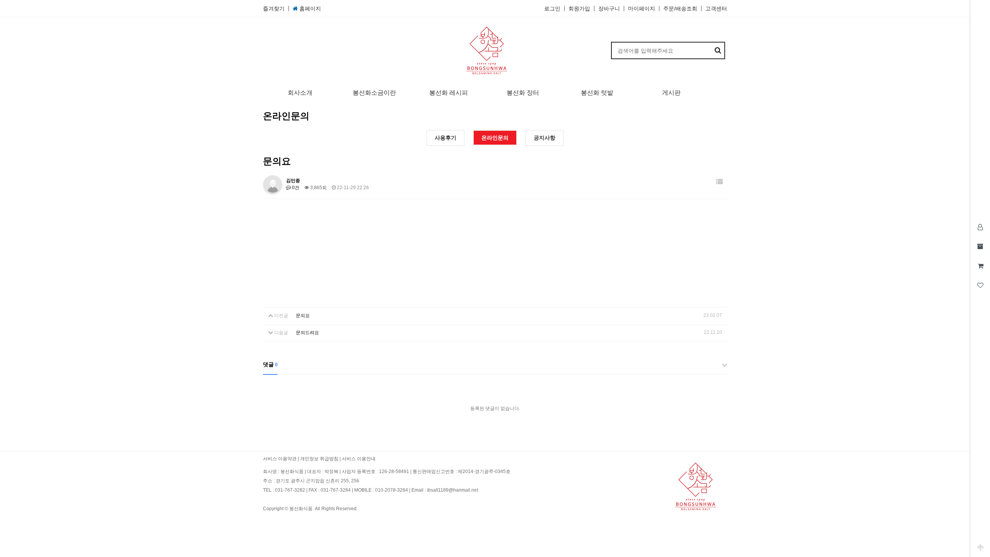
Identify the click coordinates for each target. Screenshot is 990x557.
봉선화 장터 (523, 92)
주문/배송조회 (680, 8)
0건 (295, 187)
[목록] (719, 182)
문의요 (303, 315)
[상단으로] (980, 547)
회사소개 (300, 92)
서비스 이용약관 (280, 458)
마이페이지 (641, 8)
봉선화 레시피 (448, 92)
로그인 (552, 8)
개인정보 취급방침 (319, 458)
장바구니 (609, 8)
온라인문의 (495, 138)
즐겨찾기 (274, 8)
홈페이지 (309, 8)
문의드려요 (307, 332)
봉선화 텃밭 (597, 92)
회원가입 (579, 8)
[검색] (718, 50)
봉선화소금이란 (374, 92)
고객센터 (716, 8)
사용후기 (445, 138)
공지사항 (544, 138)
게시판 (671, 92)
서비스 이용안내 (359, 458)
